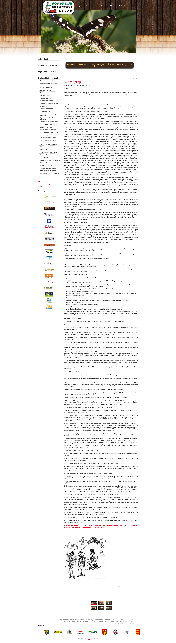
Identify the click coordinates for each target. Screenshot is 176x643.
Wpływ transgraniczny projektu (48, 144)
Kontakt (131, 6)
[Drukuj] (133, 79)
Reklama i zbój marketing (47, 163)
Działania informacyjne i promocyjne (50, 160)
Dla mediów (122, 6)
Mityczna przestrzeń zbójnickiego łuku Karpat (49, 84)
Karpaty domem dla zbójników (48, 81)
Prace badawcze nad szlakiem (48, 168)
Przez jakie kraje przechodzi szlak (49, 132)
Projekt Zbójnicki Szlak (48, 78)
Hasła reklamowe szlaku (46, 165)
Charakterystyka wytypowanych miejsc (48, 141)
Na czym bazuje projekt (46, 101)
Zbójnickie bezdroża (45, 90)
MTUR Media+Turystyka (94, 639)
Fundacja (86, 6)
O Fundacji (43, 59)
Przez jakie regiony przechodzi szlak (50, 135)
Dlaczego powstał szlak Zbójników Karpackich (49, 114)
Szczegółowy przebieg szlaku (48, 137)
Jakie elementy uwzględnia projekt (49, 103)
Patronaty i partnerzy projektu (48, 170)
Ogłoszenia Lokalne (45, 185)
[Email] (136, 79)
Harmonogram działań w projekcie (49, 173)
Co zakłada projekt (45, 106)
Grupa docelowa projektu (47, 155)
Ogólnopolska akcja (47, 72)
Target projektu (44, 157)
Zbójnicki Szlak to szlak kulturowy (49, 122)
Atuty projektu (43, 149)
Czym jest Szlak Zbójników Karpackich (47, 118)
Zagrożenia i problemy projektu (48, 152)
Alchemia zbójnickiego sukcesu (48, 87)
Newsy (78, 6)
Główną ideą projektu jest (47, 108)
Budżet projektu (44, 176)
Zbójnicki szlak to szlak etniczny (48, 124)
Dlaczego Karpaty (45, 93)
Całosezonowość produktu (47, 147)
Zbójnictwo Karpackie (47, 65)
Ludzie (95, 6)
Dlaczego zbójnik (44, 95)
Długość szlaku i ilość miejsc (48, 129)
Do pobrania (111, 6)
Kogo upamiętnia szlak (46, 127)
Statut (102, 6)
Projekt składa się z (45, 98)
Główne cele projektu (46, 111)
